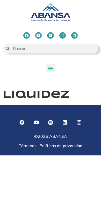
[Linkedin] (74, 35)
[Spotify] (50, 35)
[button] (50, 68)
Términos (28, 145)
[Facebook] (26, 35)
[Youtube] (38, 35)
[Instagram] (62, 35)
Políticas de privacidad (60, 145)
